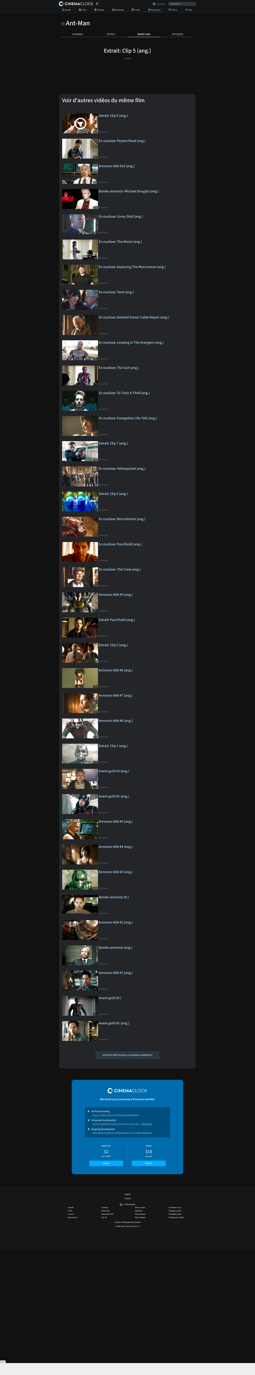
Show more (146, 1124)
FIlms (84, 10)
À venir (137, 10)
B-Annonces (156, 10)
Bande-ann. (144, 34)
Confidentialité (129, 1204)
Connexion (160, 4)
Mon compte (140, 1207)
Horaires (77, 34)
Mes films (138, 1211)
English (127, 1194)
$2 (106, 1154)
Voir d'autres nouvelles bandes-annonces (127, 1055)
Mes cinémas (140, 1214)
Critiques (177, 34)
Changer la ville (175, 1211)
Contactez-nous (175, 1207)
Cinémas (100, 10)
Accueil (68, 10)
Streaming (119, 10)
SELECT (106, 1163)
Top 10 (174, 10)
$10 (148, 1154)
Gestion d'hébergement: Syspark (127, 1222)
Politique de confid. (176, 1217)
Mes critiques (140, 1217)
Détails (111, 34)
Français (127, 1198)
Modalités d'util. (175, 1214)
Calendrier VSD (107, 1214)
